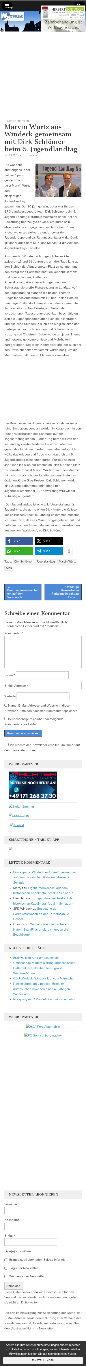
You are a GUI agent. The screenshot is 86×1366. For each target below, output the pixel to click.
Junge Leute (12, 121)
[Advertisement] (43, 74)
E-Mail (9, 1235)
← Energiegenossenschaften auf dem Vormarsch (22, 592)
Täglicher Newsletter (23, 1268)
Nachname (12, 1220)
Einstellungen (43, 1360)
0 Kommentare (30, 155)
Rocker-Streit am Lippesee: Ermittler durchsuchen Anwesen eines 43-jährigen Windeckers (41, 989)
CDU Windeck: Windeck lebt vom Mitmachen (44, 978)
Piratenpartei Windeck (28, 872)
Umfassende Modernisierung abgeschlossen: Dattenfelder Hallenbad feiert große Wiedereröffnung (44, 968)
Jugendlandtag (45, 561)
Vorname (10, 1204)
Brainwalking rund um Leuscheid (36, 957)
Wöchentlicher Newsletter (26, 1276)
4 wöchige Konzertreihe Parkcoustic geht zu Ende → (65, 592)
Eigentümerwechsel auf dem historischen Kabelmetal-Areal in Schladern (44, 877)
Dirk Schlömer (23, 561)
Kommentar (13, 633)
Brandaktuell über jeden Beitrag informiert (37, 1259)
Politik (26, 121)
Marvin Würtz (67, 561)
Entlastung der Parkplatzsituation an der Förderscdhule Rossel (41, 914)
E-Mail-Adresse (16, 685)
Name (9, 675)
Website (10, 696)
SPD (9, 568)
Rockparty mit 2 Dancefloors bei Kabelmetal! (44, 999)
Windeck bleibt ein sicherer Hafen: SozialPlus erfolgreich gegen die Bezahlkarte (40, 929)
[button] (19, 541)
